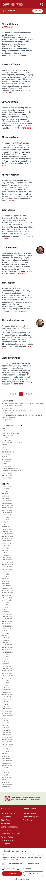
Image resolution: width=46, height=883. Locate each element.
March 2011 (6, 787)
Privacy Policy (7, 837)
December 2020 (7, 645)
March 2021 (6, 640)
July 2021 (5, 631)
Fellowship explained (32, 817)
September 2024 (7, 541)
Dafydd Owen (9, 247)
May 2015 (5, 770)
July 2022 (5, 602)
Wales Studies (7, 478)
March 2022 (6, 612)
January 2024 (7, 560)
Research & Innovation (10, 468)
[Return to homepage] (13, 4)
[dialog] (23, 865)
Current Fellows (29, 813)
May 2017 (5, 725)
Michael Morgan (10, 174)
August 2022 (6, 600)
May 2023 (5, 579)
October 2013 (7, 777)
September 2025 (7, 512)
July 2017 (5, 720)
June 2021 (5, 633)
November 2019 (7, 671)
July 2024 (5, 545)
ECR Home (5, 823)
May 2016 (5, 754)
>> (39, 394)
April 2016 (5, 756)
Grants (4, 449)
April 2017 (5, 728)
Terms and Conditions (10, 833)
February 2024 (7, 557)
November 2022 (7, 593)
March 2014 (6, 775)
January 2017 (6, 735)
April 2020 (5, 661)
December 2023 (7, 562)
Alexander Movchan (13, 320)
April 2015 (5, 772)
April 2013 (5, 782)
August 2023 (6, 571)
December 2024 (7, 534)
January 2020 (7, 668)
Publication (6, 466)
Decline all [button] (33, 873)
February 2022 (7, 614)
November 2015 (7, 765)
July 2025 (5, 517)
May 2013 (5, 780)
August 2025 (6, 515)
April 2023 (5, 581)
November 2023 (7, 564)
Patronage (6, 461)
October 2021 (7, 624)
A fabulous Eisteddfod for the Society (16, 410)
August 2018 (6, 699)
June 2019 (5, 683)
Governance (6, 817)
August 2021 (6, 628)
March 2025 (6, 527)
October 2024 (7, 538)
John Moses (8, 210)
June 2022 (5, 605)
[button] (23, 879)
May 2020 (5, 659)
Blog (3, 428)
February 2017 (7, 732)
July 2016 (5, 749)
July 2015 (5, 768)
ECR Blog (5, 438)
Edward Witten (10, 102)
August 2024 (6, 543)
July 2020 (5, 654)
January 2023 (7, 588)
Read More (22, 55)
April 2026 (5, 496)
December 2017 (7, 711)
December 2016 (7, 737)
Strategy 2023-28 (8, 813)
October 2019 (7, 673)
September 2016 (7, 744)
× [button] (43, 850)
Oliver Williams (10, 24)
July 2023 (5, 574)
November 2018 (7, 694)
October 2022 (7, 595)
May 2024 (5, 550)
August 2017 (6, 718)
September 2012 (7, 784)
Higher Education (8, 452)
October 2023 (7, 567)
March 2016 (6, 758)
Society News (7, 473)
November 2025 (7, 508)
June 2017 (5, 723)
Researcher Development (11, 471)
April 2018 (5, 706)
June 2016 (5, 751)
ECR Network (7, 440)
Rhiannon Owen (10, 137)
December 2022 (7, 590)
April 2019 (5, 687)
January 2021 (6, 642)
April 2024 (5, 553)
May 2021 (5, 635)
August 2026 (6, 486)
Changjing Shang (11, 357)
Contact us (5, 844)
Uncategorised (7, 475)
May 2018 (5, 704)
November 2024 (7, 536)
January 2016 (6, 763)
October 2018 (7, 697)
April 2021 (5, 638)
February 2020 (7, 666)
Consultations (7, 435)
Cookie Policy (7, 840)
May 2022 (5, 607)
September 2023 (7, 569)
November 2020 (7, 647)
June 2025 (5, 519)
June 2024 (5, 548)
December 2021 (7, 619)
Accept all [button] (12, 873)
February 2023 (7, 586)
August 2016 (6, 746)
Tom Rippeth (8, 282)
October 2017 (7, 713)
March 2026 (6, 498)
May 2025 (5, 522)
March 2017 (6, 730)
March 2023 (6, 583)
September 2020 (7, 652)
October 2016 (7, 742)
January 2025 (7, 531)
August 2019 (6, 678)
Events (4, 445)
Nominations (6, 459)
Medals (4, 457)
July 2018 (5, 702)
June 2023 (5, 576)
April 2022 (5, 609)
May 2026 (5, 493)
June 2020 (5, 657)
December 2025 (7, 505)
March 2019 (6, 690)
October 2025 (7, 510)
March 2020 (6, 664)
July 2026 (5, 489)
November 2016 (7, 739)
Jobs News (6, 454)
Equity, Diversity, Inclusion (12, 442)
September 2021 (7, 626)
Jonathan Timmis (11, 64)
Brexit (4, 431)
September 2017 (7, 716)
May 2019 (5, 685)
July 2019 (5, 680)
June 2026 (5, 491)
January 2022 (7, 616)
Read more (14, 859)
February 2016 (7, 761)
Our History (6, 830)
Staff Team (5, 820)
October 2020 (7, 650)
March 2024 (6, 555)
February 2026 (7, 501)
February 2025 (7, 529)
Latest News (7, 401)
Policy (4, 464)
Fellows (5, 447)
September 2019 (7, 676)
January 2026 (7, 503)
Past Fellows (28, 820)
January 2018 (6, 709)
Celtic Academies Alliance (11, 433)
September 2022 (7, 597)
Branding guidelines (9, 827)
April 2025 (5, 524)
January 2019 (6, 692)
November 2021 (7, 621)
